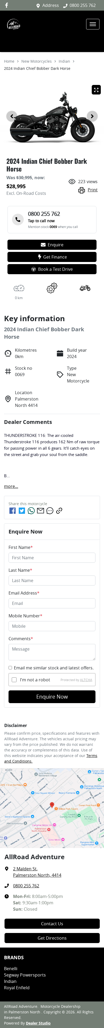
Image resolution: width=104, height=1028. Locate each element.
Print (93, 190)
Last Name (20, 570)
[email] (41, 511)
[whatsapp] (31, 511)
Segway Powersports (25, 975)
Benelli (10, 968)
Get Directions (52, 938)
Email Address (24, 593)
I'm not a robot (35, 680)
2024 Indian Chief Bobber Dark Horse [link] (37, 68)
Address (50, 5)
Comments (21, 639)
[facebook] (13, 511)
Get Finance (55, 257)
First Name (21, 547)
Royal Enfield (17, 988)
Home (9, 61)
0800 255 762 (83, 5)
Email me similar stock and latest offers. (54, 668)
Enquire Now (52, 696)
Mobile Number (25, 616)
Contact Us (52, 924)
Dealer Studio (38, 1023)
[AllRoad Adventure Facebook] (7, 5)
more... (11, 486)
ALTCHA (86, 680)
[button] (92, 24)
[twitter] (22, 511)
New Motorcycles (36, 61)
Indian (64, 61)
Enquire (55, 245)
